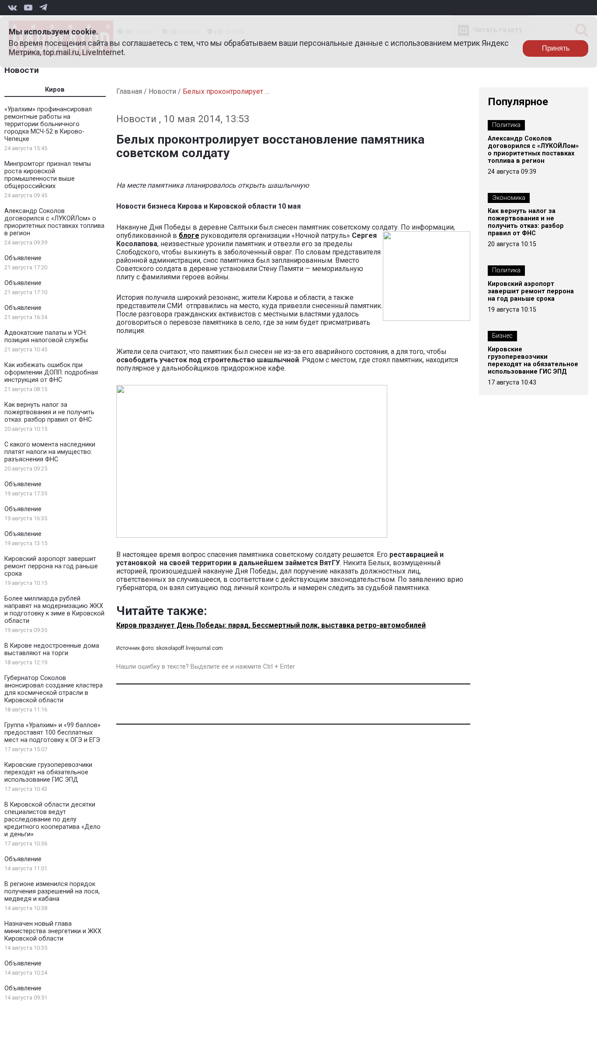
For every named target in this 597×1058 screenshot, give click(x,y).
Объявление (23, 258)
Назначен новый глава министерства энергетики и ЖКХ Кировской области (52, 931)
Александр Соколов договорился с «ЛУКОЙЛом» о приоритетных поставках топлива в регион (54, 222)
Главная (129, 91)
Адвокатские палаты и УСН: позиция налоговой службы (46, 336)
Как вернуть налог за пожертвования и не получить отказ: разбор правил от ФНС (49, 412)
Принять (555, 48)
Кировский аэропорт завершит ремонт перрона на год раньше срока (51, 566)
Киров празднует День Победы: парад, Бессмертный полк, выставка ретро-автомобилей (271, 625)
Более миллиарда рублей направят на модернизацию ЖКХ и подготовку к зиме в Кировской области (54, 610)
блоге (189, 235)
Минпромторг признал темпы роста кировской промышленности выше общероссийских (47, 175)
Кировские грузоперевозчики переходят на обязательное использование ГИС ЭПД (48, 772)
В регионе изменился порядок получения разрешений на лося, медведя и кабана (52, 891)
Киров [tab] (55, 89)
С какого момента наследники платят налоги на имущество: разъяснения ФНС (49, 452)
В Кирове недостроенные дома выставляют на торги (51, 649)
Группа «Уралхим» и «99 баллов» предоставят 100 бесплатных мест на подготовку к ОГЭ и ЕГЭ (52, 732)
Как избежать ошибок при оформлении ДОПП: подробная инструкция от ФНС (51, 372)
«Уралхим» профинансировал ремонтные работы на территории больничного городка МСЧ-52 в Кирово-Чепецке (48, 124)
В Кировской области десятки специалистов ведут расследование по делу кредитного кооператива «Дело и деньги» (52, 819)
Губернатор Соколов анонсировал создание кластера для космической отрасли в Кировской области (53, 689)
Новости (21, 70)
